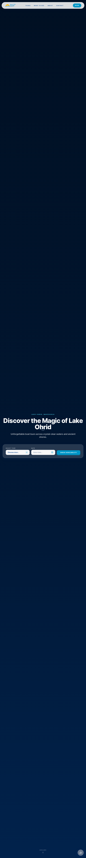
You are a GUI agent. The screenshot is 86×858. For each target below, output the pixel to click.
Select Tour (11, 448)
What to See (39, 5)
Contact (59, 5)
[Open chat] (81, 853)
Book (77, 5)
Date (33, 448)
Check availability (68, 452)
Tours (28, 5)
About (50, 5)
